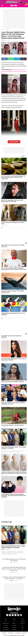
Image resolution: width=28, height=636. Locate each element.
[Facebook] (7, 615)
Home (2, 29)
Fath (3, 40)
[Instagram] (10, 615)
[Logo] (14, 5)
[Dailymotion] (21, 615)
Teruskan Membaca (14, 141)
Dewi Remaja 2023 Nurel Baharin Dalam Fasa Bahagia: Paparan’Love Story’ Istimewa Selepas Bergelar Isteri (14, 569)
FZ (11, 562)
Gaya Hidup (7, 29)
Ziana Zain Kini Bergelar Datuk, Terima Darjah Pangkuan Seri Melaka (13, 546)
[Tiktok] (15, 615)
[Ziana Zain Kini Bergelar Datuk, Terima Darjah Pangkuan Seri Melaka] (14, 535)
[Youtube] (18, 615)
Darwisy (2, 549)
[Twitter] (13, 615)
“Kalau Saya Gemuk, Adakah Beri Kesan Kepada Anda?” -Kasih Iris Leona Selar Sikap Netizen (13, 71)
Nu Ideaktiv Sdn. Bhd (13, 635)
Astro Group (22, 635)
